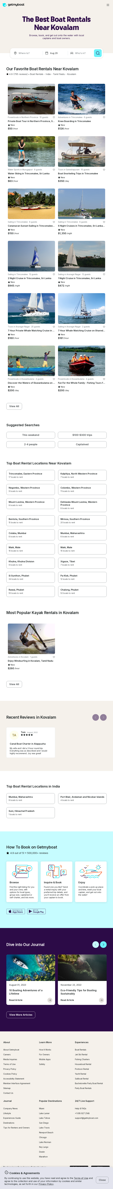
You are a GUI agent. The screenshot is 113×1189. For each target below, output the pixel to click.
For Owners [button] (44, 1054)
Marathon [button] (43, 1156)
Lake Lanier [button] (44, 1113)
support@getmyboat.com (86, 1118)
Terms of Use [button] (81, 1178)
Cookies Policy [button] (10, 1074)
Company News (10, 1108)
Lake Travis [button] (44, 1127)
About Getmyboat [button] (11, 1050)
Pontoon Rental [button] (82, 1069)
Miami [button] (41, 1108)
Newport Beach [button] (46, 1132)
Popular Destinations (50, 1101)
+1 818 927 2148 (82, 1113)
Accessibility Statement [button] (13, 1078)
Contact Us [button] (8, 1093)
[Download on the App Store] (15, 912)
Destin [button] (42, 1152)
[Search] (98, 53)
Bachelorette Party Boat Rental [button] (89, 1083)
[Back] (95, 717)
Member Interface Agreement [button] (16, 1083)
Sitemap (7, 1088)
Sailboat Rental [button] (81, 1078)
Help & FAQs (80, 1108)
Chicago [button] (43, 1137)
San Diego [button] (44, 1123)
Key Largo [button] (43, 1147)
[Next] (103, 717)
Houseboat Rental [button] (83, 1064)
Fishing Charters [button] (82, 1059)
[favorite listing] (54, 117)
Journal (7, 1101)
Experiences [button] (81, 1042)
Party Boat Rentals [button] (83, 1088)
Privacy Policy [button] (46, 1184)
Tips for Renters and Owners (16, 1127)
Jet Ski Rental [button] (81, 1054)
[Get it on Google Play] (36, 912)
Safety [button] (42, 1064)
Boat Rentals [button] (80, 1050)
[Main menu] (108, 5)
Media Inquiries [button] (10, 1059)
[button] (36, 74)
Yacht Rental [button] (80, 1074)
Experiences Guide (12, 1118)
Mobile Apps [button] (45, 1059)
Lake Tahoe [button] (44, 1118)
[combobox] (27, 53)
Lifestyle (7, 1113)
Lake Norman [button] (45, 1142)
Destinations (8, 1123)
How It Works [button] (45, 1050)
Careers (7, 1054)
